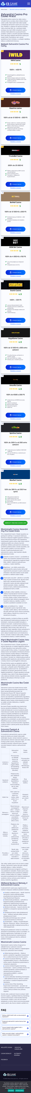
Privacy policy (19, 1090)
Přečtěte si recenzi (15, 93)
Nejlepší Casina (6, 1047)
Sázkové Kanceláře (18, 1048)
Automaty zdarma (17, 1054)
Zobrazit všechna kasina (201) (15, 523)
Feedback (4, 1060)
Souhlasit (11, 1090)
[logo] (15, 1074)
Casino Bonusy (6, 1053)
